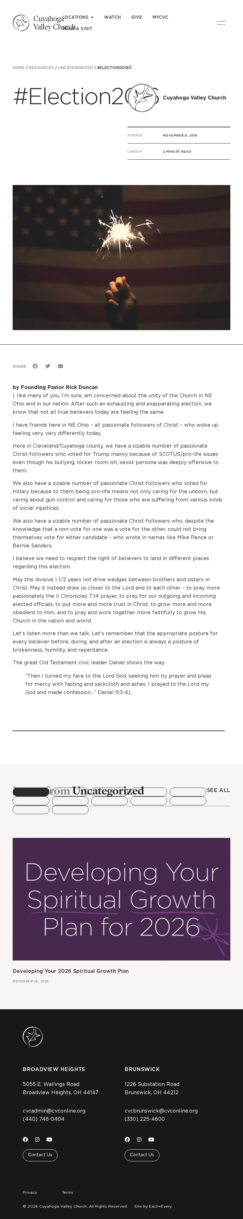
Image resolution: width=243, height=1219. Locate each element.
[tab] (31, 792)
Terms (67, 1192)
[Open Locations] (92, 17)
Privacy (30, 1192)
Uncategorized (75, 67)
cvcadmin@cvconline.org (54, 1111)
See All (218, 790)
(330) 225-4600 (145, 1119)
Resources (41, 67)
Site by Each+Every (153, 1206)
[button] (35, 366)
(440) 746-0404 (44, 1119)
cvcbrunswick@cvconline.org (161, 1111)
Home (18, 67)
